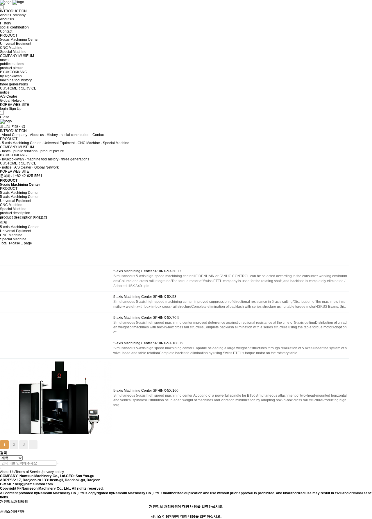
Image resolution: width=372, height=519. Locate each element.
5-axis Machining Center (19, 39)
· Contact (97, 135)
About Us (7, 472)
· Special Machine (115, 143)
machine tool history (16, 80)
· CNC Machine (88, 143)
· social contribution (74, 135)
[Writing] (40, 445)
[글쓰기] (3, 260)
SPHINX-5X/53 (164, 297)
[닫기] (0, 468)
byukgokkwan (11, 76)
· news (5, 151)
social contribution (14, 27)
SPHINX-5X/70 (165, 318)
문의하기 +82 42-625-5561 (21, 176)
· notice (6, 167)
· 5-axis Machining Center (20, 143)
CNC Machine (11, 48)
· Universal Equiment (58, 143)
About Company (13, 15)
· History (51, 135)
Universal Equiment (15, 44)
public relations (12, 64)
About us (7, 19)
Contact (6, 31)
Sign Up (15, 109)
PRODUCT (8, 35)
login (4, 109)
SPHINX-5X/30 (165, 271)
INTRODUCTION (13, 11)
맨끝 (33, 444)
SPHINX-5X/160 (165, 391)
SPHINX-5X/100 (166, 343)
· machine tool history (41, 159)
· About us (36, 135)
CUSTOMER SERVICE (18, 88)
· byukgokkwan (12, 159)
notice (5, 92)
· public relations (24, 151)
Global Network (12, 101)
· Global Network (45, 167)
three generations (14, 84)
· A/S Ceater (21, 167)
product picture (12, 68)
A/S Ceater (8, 96)
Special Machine (13, 52)
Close (4, 117)
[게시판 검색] (3, 250)
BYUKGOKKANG (13, 72)
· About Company (13, 135)
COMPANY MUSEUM (17, 56)
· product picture (51, 151)
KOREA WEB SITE (14, 105)
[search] (57, 463)
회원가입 (18, 126)
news (4, 60)
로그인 (5, 126)
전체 (3, 222)
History (5, 23)
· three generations (74, 159)
